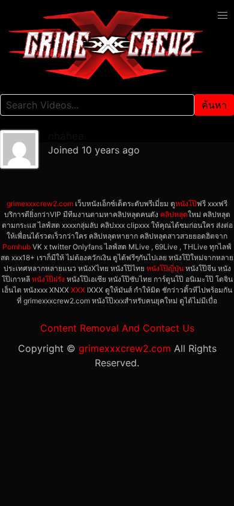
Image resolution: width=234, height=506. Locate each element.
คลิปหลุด (174, 214)
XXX (78, 289)
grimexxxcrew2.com (40, 203)
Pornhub (16, 246)
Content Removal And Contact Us (117, 328)
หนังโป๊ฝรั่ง (48, 279)
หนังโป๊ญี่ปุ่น (165, 268)
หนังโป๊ (186, 203)
